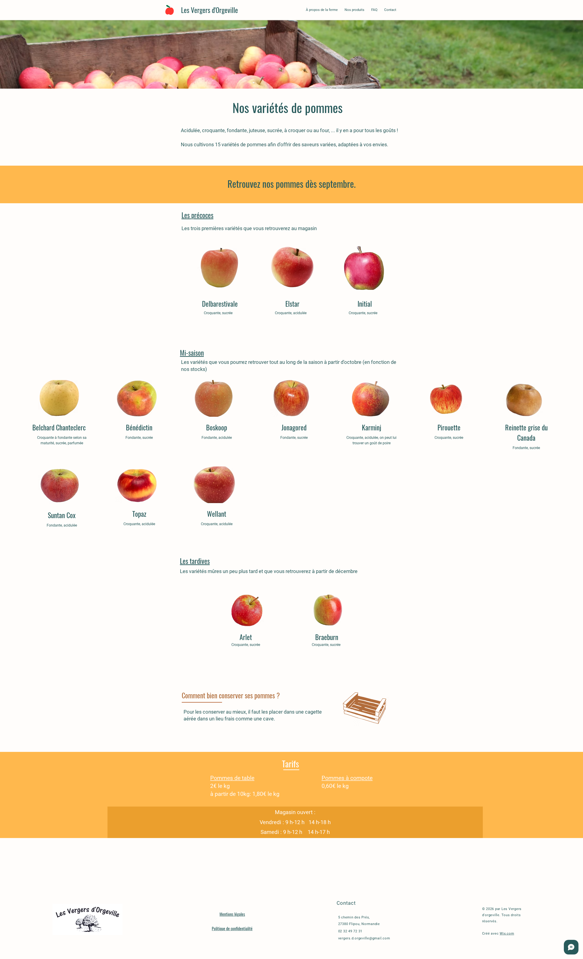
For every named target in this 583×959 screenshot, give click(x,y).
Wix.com (507, 933)
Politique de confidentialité (232, 928)
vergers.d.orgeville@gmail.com (364, 938)
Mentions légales (232, 914)
